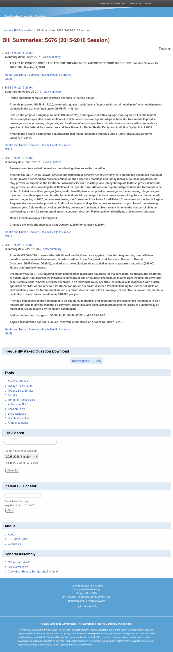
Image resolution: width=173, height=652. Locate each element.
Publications (148, 3)
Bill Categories (17, 413)
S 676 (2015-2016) (21, 52)
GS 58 (9, 78)
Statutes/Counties (19, 418)
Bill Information (18, 567)
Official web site (19, 562)
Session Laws (16, 409)
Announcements (18, 422)
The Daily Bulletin (19, 381)
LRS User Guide (18, 539)
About (11, 534)
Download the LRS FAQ (86, 360)
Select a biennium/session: (21, 451)
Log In (78, 606)
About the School (104, 3)
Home (7, 30)
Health (45, 74)
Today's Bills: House (20, 386)
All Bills (12, 395)
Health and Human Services (22, 74)
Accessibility (91, 606)
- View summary (50, 56)
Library (132, 3)
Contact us (14, 543)
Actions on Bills (17, 404)
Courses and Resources (120, 3)
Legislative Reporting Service (25, 16)
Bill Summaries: (23, 30)
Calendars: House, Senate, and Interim (33, 571)
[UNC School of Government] (43, 3)
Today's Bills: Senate (20, 390)
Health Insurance (60, 74)
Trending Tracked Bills (21, 399)
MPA (140, 3)
